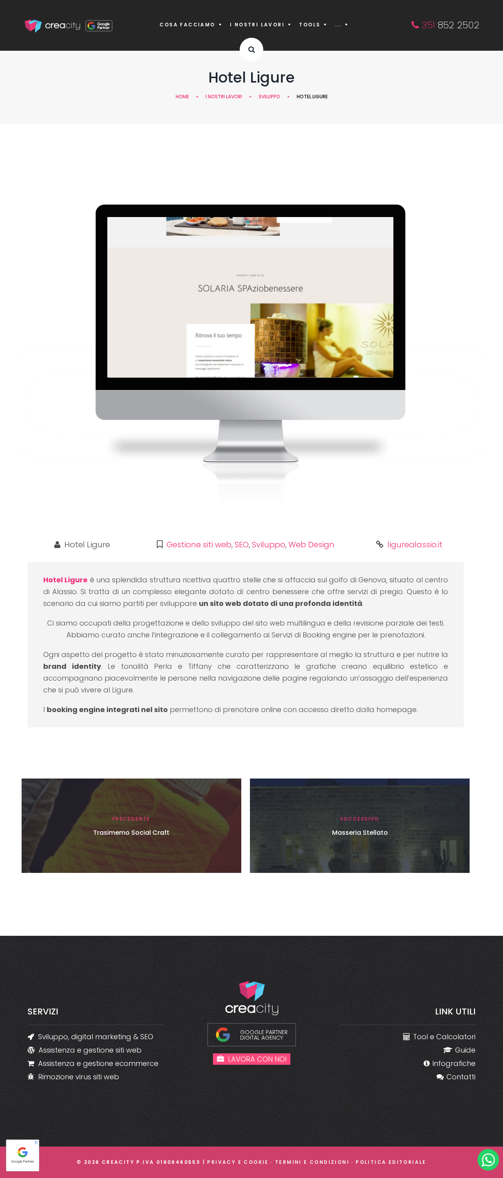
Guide (465, 1050)
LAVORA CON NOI (257, 1059)
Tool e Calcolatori (444, 1037)
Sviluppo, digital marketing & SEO (95, 1037)
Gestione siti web (199, 544)
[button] (251, 49)
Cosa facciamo (187, 24)
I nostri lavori (257, 24)
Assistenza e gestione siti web (90, 1050)
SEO (242, 544)
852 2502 (449, 24)
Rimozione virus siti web (78, 1077)
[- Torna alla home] (69, 25)
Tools (309, 24)
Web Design (311, 544)
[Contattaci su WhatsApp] (488, 1161)
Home (182, 96)
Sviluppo (269, 96)
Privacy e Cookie (237, 1162)
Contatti (460, 1077)
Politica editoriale (391, 1162)
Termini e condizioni (312, 1162)
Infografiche (453, 1063)
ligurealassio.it (414, 544)
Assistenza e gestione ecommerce (98, 1063)
